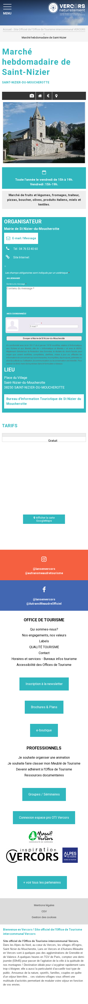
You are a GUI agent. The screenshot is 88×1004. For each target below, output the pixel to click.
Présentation (40, 96)
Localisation (56, 96)
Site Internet (21, 257)
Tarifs (48, 96)
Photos (32, 96)
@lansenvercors (44, 568)
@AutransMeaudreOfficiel (44, 603)
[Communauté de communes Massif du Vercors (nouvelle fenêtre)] (42, 836)
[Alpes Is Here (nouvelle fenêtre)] (70, 855)
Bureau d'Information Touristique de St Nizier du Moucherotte (43, 401)
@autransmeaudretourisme (44, 573)
